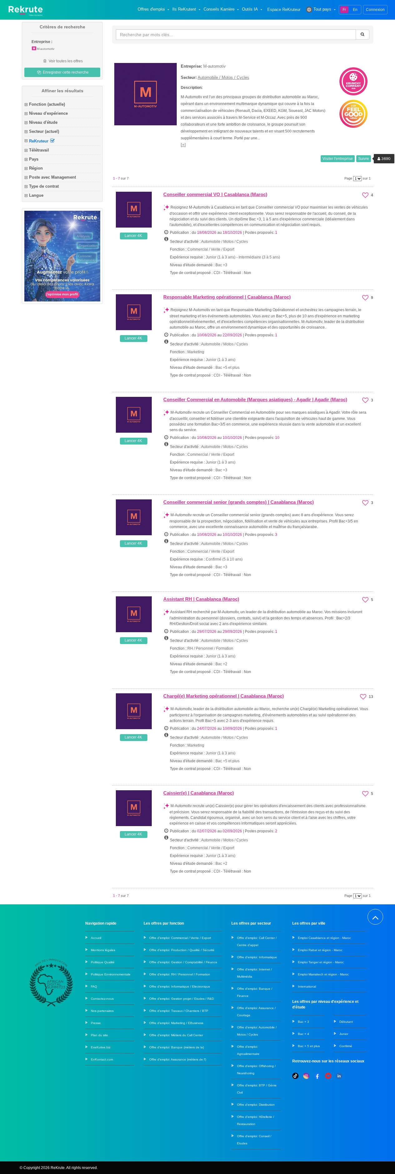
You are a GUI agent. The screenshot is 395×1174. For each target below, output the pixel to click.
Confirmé (345, 1046)
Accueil (96, 938)
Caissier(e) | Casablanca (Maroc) (198, 793)
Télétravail (39, 150)
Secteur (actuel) (44, 131)
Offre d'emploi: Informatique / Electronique (179, 986)
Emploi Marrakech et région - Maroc (323, 974)
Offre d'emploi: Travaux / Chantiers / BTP (178, 1011)
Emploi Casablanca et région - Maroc (324, 938)
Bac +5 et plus (227, 367)
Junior (343, 1034)
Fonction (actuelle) (47, 104)
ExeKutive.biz (101, 1047)
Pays (33, 159)
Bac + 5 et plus (309, 1046)
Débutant (346, 1021)
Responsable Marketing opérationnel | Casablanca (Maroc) (227, 297)
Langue (36, 195)
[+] (183, 144)
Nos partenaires (102, 1011)
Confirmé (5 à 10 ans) (224, 559)
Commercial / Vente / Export (210, 249)
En (355, 9)
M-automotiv (45, 49)
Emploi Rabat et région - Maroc (320, 950)
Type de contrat (44, 186)
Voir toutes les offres (65, 61)
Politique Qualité (103, 962)
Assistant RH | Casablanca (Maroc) (201, 599)
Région (36, 168)
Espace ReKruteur (283, 10)
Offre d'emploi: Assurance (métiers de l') (177, 1059)
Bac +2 (221, 664)
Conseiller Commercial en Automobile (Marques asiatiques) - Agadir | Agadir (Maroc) (255, 399)
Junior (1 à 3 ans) (221, 257)
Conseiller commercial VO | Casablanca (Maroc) (215, 194)
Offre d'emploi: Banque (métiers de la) (176, 1047)
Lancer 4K (133, 235)
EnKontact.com (102, 1059)
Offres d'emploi (151, 9)
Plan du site (99, 1035)
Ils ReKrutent (184, 9)
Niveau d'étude (43, 122)
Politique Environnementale (111, 974)
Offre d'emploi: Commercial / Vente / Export (180, 938)
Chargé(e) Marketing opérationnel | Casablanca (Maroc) (223, 696)
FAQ (94, 986)
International (307, 986)
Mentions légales (103, 950)
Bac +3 (221, 265)
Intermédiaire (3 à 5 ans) (259, 257)
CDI (217, 273)
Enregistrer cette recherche (65, 72)
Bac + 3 (303, 1021)
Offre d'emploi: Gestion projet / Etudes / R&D (181, 998)
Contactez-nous (102, 998)
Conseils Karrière (219, 9)
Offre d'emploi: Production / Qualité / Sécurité (182, 950)
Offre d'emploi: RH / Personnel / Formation (179, 974)
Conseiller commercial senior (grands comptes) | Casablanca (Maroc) (238, 502)
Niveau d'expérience (48, 113)
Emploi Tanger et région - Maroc (321, 962)
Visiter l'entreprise (338, 158)
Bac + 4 (303, 1034)
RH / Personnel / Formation (210, 648)
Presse (96, 1023)
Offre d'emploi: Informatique (257, 957)
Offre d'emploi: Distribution (256, 1104)
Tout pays (322, 9)
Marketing (195, 352)
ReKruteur (39, 141)
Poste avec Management (52, 177)
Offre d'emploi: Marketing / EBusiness (176, 1023)
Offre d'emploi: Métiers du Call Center (176, 1035)
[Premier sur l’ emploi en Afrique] (25, 9)
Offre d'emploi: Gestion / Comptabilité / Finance (183, 962)
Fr (344, 9)
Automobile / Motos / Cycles (223, 77)
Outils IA (250, 9)
